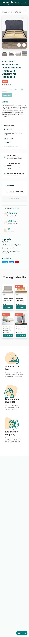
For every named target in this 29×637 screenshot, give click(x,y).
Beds (11, 11)
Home (3, 11)
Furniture (7, 11)
